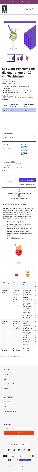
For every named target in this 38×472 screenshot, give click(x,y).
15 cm (25, 283)
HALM (10, 466)
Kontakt (6, 374)
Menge (3, 170)
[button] (6, 80)
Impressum (7, 401)
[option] (10, 57)
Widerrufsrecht (8, 416)
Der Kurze (16, 285)
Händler (6, 388)
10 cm (15, 283)
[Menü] (35, 9)
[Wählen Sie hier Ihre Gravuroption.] (12, 133)
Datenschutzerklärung (10, 411)
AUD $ (24, 444)
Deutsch (14, 444)
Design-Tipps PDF (17, 226)
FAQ (5, 379)
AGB (5, 406)
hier (22, 168)
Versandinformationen (10, 384)
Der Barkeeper (27, 285)
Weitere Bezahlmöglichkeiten (27, 184)
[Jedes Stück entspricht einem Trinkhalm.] (7, 144)
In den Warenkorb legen (10, 180)
